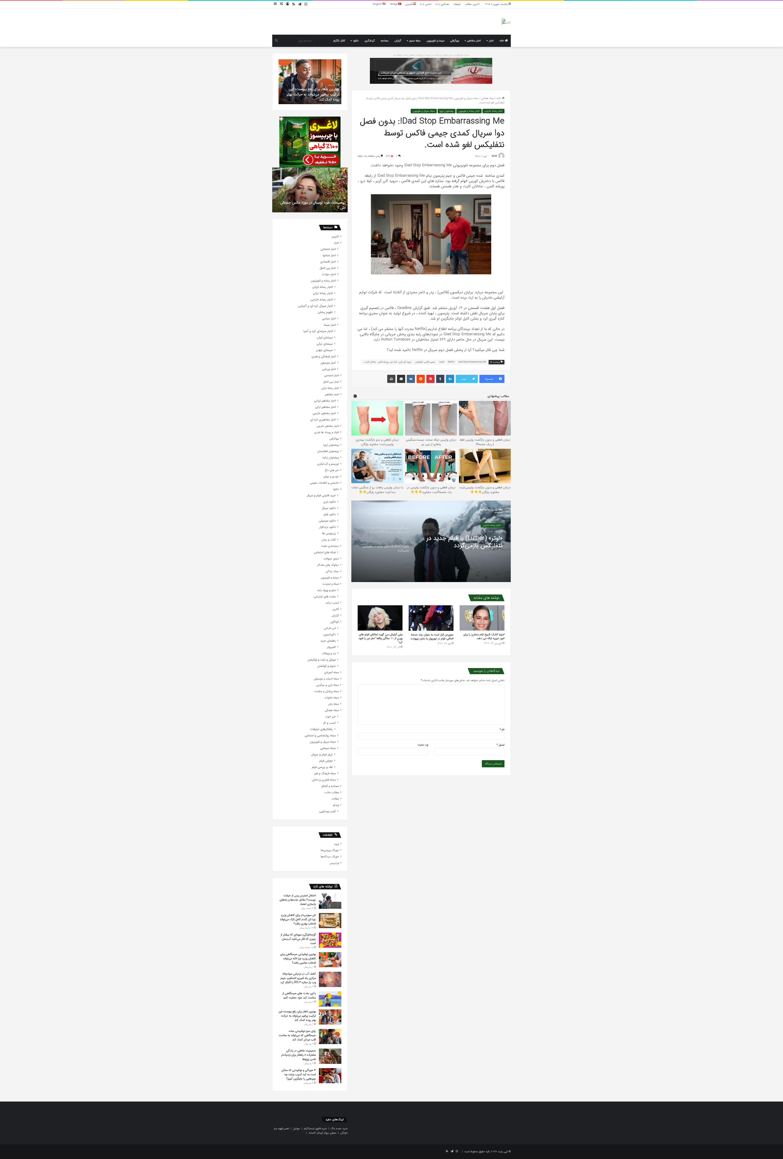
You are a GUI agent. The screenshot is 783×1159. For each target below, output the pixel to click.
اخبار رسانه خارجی (493, 111)
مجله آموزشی (331, 672)
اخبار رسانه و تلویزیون (469, 111)
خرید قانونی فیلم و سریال (321, 495)
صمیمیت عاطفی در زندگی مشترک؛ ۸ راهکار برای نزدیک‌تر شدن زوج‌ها (298, 1054)
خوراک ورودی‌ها (330, 850)
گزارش (397, 41)
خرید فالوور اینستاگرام (315, 1128)
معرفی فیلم (326, 761)
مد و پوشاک (329, 653)
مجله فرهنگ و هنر (325, 773)
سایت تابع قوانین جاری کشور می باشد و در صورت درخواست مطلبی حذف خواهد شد (431, 55)
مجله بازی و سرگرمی (327, 685)
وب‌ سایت (423, 745)
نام (502, 729)
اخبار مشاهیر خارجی (324, 413)
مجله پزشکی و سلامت (326, 691)
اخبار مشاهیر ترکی (325, 407)
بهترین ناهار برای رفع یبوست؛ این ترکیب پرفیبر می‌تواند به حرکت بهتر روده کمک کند (297, 1015)
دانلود (356, 41)
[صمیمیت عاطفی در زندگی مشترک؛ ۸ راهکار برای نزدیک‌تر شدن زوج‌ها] (330, 1056)
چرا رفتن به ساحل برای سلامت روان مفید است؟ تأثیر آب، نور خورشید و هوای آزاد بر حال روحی (313, 94)
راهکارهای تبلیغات (321, 729)
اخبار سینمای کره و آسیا (318, 331)
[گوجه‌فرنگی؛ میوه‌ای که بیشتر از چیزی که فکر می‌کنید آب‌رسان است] (330, 940)
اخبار (491, 41)
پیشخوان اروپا (446, 111)
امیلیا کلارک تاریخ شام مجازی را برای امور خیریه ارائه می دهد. (483, 636)
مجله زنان (333, 704)
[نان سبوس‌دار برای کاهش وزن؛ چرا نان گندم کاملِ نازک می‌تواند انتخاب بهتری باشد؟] (330, 920)
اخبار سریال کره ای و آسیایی (315, 306)
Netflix (451, 362)
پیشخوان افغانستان (328, 451)
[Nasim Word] (506, 21)
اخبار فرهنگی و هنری (323, 356)
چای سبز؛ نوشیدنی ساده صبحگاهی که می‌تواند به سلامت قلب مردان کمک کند (297, 1035)
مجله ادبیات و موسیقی (326, 679)
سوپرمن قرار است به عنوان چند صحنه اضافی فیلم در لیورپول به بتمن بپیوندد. (431, 636)
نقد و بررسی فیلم (322, 767)
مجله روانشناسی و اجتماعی (320, 735)
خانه (502, 41)
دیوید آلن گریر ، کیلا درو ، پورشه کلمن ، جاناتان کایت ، (387, 362)
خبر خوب (330, 717)
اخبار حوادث (329, 274)
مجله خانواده (332, 698)
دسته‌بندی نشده (330, 546)
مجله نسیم (415, 41)
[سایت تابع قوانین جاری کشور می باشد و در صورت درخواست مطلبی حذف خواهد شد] (431, 70)
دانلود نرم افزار (327, 527)
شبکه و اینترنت (330, 584)
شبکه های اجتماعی (325, 552)
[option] (431, 541)
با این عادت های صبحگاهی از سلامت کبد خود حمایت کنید (299, 995)
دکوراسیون (329, 634)
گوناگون (334, 622)
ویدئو (336, 805)
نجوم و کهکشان (326, 666)
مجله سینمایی (328, 748)
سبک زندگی (332, 571)
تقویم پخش (325, 312)
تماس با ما (425, 4)
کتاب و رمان (329, 540)
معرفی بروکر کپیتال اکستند (322, 1133)
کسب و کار (329, 723)
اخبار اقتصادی (328, 262)
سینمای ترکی (325, 344)
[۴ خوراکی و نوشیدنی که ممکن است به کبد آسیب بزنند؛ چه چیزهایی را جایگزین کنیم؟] (330, 1075)
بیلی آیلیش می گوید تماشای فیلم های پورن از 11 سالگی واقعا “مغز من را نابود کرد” (380, 638)
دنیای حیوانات (331, 559)
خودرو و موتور (331, 476)
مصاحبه (384, 41)
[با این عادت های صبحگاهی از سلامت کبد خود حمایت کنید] (330, 999)
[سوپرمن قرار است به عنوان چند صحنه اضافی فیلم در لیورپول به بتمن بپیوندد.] (431, 618)
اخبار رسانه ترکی (323, 293)
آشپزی (335, 236)
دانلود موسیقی (327, 521)
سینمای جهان (324, 350)
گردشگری (370, 41)
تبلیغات (457, 4)
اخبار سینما (330, 325)
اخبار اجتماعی (328, 249)
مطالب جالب (331, 792)
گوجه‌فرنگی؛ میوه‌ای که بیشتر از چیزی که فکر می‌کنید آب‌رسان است (298, 938)
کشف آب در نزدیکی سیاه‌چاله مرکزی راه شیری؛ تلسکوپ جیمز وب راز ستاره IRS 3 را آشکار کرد (298, 978)
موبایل (296, 1128)
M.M (494, 156)
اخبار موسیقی (328, 363)
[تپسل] (281, 119)
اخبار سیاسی (329, 318)
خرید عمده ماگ (339, 1128)
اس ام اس (330, 628)
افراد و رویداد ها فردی (326, 432)
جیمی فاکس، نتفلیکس (425, 362)
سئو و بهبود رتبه (326, 590)
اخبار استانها (329, 255)
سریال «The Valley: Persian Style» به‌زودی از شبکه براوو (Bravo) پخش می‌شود (468, 542)
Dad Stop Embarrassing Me (472, 362)
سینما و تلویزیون (436, 41)
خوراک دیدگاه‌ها (330, 857)
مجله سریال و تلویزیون (466, 98)
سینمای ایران (325, 337)
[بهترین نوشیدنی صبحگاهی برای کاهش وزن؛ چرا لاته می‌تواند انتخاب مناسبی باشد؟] (330, 959)
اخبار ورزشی (329, 369)
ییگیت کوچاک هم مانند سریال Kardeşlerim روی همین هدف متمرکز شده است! (313, 205)
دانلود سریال (329, 508)
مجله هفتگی (487, 98)
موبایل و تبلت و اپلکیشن (321, 660)
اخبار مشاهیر (474, 41)
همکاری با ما (442, 4)
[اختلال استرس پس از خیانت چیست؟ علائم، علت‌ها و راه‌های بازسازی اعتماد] (330, 901)
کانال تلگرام (339, 41)
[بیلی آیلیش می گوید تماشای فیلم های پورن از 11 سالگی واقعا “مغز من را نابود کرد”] (380, 618)
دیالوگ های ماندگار (328, 565)
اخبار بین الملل (328, 268)
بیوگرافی (454, 41)
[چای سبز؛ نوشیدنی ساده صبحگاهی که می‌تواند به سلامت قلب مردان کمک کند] (330, 1036)
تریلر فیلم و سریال (322, 754)
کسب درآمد (332, 603)
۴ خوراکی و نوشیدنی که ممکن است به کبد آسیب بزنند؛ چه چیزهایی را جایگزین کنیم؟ (298, 1074)
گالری (336, 609)
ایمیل (500, 745)
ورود (336, 844)
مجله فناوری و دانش (324, 780)
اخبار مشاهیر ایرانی (325, 401)
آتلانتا (441, 362)
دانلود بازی (329, 502)
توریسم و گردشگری (328, 464)
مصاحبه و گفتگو (330, 786)
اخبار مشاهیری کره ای (323, 420)
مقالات (335, 799)
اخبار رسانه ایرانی (322, 287)
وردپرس (334, 863)
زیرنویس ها (329, 533)
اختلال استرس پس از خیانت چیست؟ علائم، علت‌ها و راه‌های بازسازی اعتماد (298, 899)
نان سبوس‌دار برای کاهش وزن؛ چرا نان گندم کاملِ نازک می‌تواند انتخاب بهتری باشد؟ (298, 919)
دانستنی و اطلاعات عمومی (324, 483)
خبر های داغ (332, 470)
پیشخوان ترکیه (330, 457)
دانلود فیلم (330, 514)
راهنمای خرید (328, 641)
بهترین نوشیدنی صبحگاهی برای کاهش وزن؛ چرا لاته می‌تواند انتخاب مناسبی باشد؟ (298, 958)
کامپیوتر (331, 647)
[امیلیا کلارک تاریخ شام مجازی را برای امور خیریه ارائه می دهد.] (482, 618)
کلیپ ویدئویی (327, 811)
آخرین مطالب (472, 4)
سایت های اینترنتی (325, 596)
